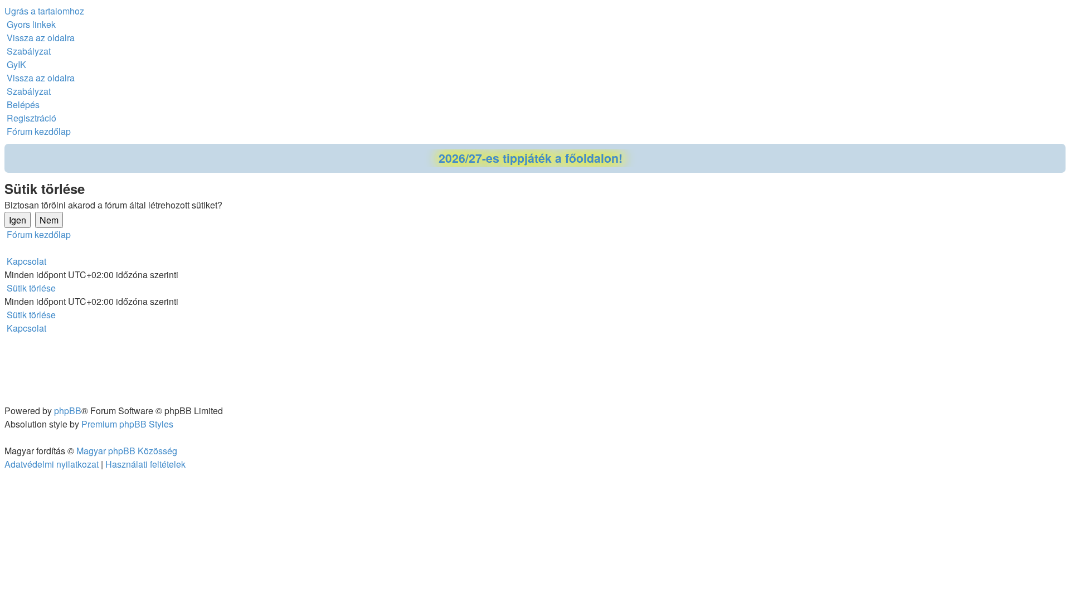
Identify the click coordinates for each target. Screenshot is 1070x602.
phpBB (67, 410)
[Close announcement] (1056, 152)
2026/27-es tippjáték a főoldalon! (530, 158)
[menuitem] (39, 37)
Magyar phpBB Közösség (126, 450)
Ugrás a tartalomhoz (44, 10)
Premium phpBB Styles (127, 423)
